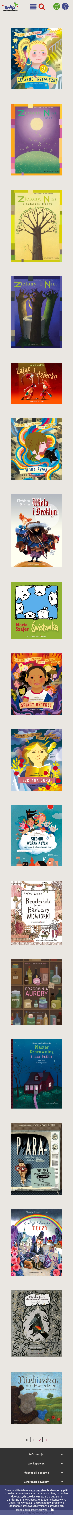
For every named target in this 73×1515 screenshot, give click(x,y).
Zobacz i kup (36, 90)
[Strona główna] (11, 4)
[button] (33, 7)
